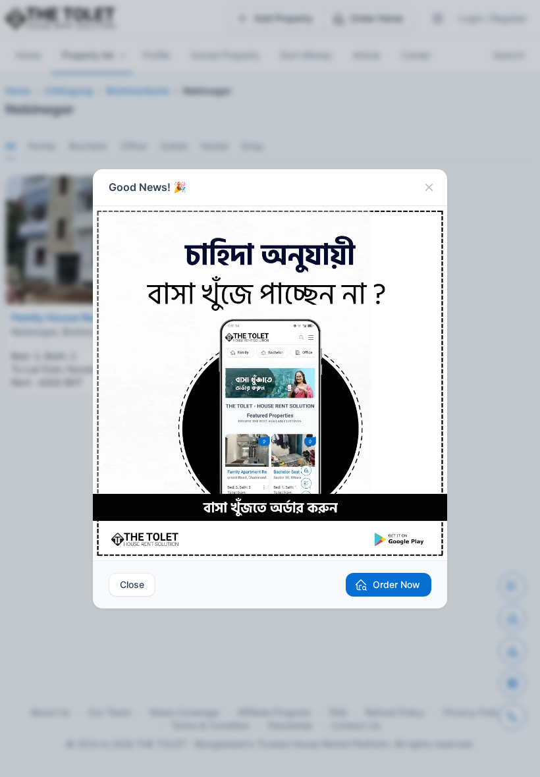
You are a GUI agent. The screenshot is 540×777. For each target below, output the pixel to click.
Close (132, 584)
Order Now (396, 584)
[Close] (428, 187)
